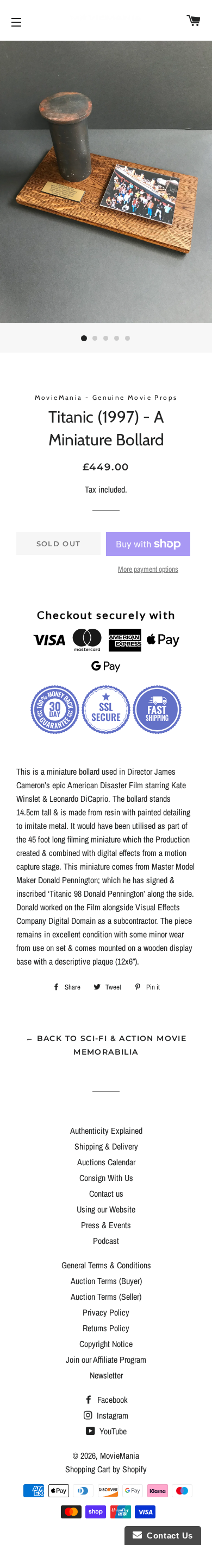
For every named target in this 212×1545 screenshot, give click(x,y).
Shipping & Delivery (106, 1146)
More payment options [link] (148, 569)
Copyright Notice (106, 1344)
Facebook (111, 1400)
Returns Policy (106, 1328)
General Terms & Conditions (106, 1265)
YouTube (112, 1431)
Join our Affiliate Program (106, 1359)
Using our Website (106, 1209)
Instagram (111, 1415)
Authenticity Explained (106, 1131)
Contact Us (167, 1535)
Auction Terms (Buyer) (106, 1281)
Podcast (106, 1241)
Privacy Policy (106, 1312)
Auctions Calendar (106, 1162)
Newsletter (106, 1375)
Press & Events (106, 1225)
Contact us (106, 1193)
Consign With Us (106, 1178)
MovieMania (119, 1455)
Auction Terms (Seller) (106, 1297)
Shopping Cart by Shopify (106, 1469)
